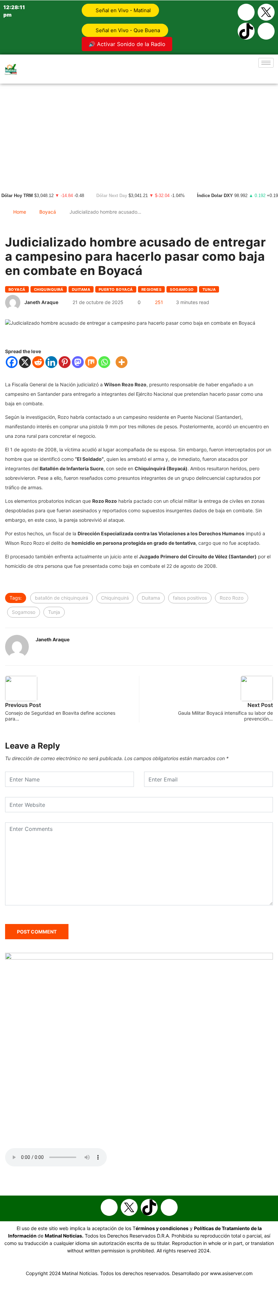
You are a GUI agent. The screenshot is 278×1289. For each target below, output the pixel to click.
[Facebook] (246, 12)
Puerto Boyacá (116, 289)
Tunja (209, 289)
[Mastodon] (78, 362)
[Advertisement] (139, 134)
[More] (121, 362)
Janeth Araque (41, 302)
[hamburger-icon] (266, 63)
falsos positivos (190, 598)
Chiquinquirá (48, 289)
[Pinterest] (65, 362)
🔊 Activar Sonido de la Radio (126, 44)
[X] (25, 362)
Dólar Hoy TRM (17, 195)
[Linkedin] (51, 362)
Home (19, 212)
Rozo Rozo (231, 598)
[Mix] (91, 362)
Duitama (81, 289)
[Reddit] (38, 362)
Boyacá (47, 212)
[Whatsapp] (266, 31)
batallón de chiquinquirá (61, 598)
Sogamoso (182, 289)
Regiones (151, 289)
